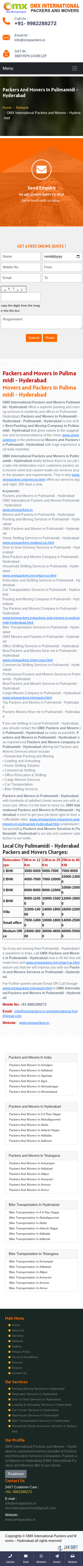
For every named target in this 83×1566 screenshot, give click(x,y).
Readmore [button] (16, 1474)
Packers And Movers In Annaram (31, 1179)
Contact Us (19, 1373)
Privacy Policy (21, 1351)
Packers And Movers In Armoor (30, 1184)
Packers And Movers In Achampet (31, 1163)
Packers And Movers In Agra (28, 1081)
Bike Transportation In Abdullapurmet (34, 1217)
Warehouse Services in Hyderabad (35, 1415)
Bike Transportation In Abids (28, 1223)
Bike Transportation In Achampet (31, 1261)
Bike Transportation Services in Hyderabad (40, 1420)
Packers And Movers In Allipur (29, 1174)
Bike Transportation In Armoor (29, 1282)
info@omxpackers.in (29, 40)
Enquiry (17, 1367)
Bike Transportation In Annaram (30, 1277)
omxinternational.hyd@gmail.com (30, 1508)
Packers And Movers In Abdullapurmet (34, 1119)
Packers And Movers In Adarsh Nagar (34, 1130)
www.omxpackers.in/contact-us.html (29, 575)
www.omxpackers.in (18, 510)
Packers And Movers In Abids (28, 1124)
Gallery (16, 1346)
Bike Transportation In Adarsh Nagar (33, 1228)
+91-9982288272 (34, 1004)
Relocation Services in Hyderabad (34, 1394)
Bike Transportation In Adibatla (29, 1233)
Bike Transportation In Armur (28, 1288)
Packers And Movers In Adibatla (30, 1135)
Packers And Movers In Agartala (30, 1075)
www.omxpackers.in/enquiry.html (27, 698)
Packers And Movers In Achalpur (31, 1065)
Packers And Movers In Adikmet (30, 1140)
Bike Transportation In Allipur (28, 1272)
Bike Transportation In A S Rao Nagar (34, 1212)
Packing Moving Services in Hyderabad (38, 1388)
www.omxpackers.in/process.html (28, 660)
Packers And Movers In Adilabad (31, 1070)
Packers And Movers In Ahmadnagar (33, 1086)
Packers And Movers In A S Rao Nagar (35, 1114)
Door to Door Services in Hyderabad (36, 1399)
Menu (8, 68)
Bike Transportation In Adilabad (30, 1266)
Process (17, 1362)
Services (17, 1335)
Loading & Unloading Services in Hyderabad (41, 1404)
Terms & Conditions (25, 1357)
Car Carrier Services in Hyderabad (35, 1410)
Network (22, 108)
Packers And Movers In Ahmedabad (33, 1091)
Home (7, 108)
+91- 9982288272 (35, 23)
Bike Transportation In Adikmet (29, 1239)
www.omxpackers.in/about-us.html (28, 543)
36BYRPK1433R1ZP (30, 56)
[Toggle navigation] (74, 68)
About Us (18, 1330)
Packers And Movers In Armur (29, 1190)
